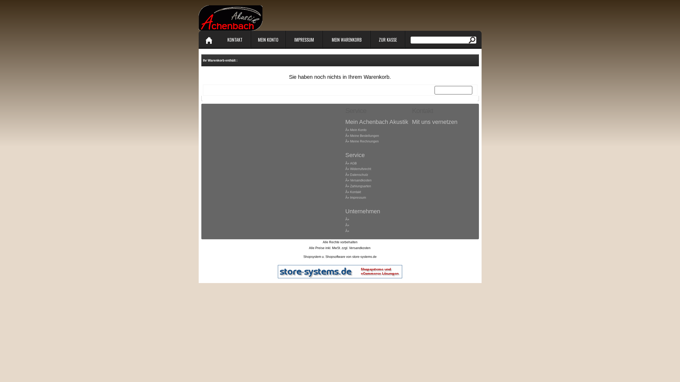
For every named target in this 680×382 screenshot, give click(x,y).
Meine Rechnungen (364, 141)
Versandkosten (361, 180)
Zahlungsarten (360, 186)
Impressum (304, 40)
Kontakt (235, 40)
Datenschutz (359, 175)
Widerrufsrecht (360, 169)
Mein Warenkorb (347, 40)
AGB (353, 163)
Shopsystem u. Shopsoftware (324, 257)
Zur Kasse (388, 40)
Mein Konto (268, 40)
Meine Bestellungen (364, 136)
